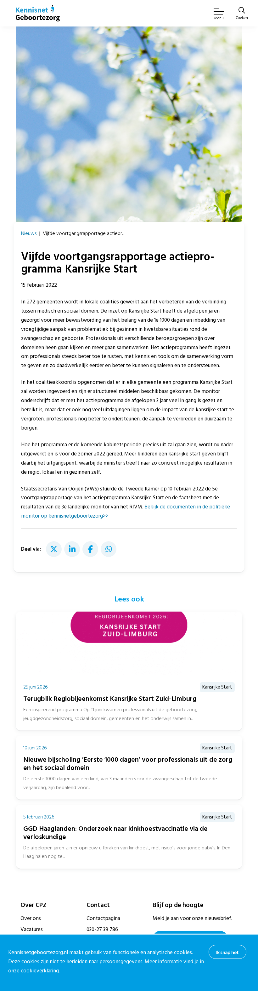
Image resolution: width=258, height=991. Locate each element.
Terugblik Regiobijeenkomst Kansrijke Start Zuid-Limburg (109, 698)
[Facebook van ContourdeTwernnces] (90, 549)
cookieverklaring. (40, 970)
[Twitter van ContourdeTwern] (54, 549)
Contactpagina (103, 918)
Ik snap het (227, 952)
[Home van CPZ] (38, 13)
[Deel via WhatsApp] (108, 549)
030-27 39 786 (102, 929)
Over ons (30, 918)
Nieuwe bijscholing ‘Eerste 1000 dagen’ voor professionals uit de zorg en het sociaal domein (127, 763)
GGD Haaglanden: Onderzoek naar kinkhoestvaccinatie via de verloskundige (115, 832)
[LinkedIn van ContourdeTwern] (72, 549)
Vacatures (31, 929)
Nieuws (28, 233)
